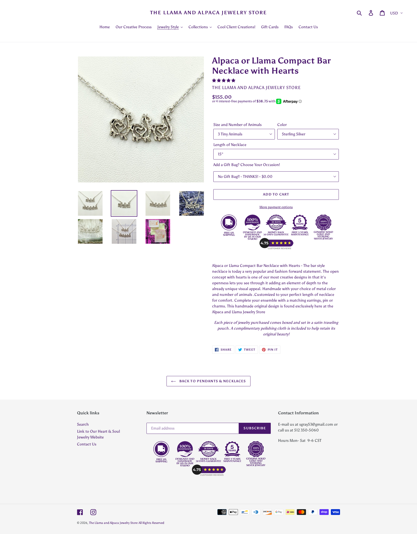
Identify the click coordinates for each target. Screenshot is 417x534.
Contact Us (86, 444)
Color (282, 124)
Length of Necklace (229, 144)
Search (83, 424)
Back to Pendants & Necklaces (212, 381)
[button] (224, 80)
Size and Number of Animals (237, 124)
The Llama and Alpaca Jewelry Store (208, 12)
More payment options (276, 207)
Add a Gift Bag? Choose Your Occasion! (246, 164)
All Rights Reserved (151, 523)
